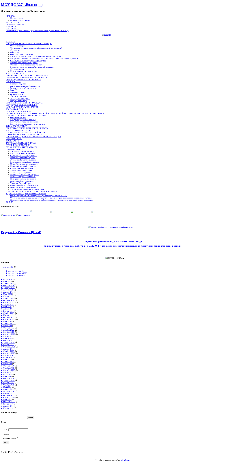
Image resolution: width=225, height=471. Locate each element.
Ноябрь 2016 (8, 404)
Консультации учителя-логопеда (23, 120)
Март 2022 (7, 338)
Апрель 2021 (8, 349)
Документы (15, 50)
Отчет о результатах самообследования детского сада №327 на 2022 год (38, 196)
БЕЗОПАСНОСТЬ (13, 82)
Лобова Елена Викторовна (21, 170)
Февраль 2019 (9, 378)
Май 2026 (7, 281)
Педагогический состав (15, 149)
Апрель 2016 (8, 406)
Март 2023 (7, 326)
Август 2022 (8, 336)
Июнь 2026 (8, 279)
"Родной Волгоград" (18, 101)
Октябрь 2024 (9, 300)
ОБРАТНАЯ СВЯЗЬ (14, 139)
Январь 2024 (8, 311)
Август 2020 (8, 355)
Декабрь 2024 (9, 298)
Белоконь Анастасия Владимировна (24, 162)
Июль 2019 (8, 374)
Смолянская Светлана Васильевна (24, 185)
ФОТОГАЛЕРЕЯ (12, 22)
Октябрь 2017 (9, 395)
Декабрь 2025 (9, 288)
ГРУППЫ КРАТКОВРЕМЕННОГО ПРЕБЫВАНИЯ (27, 75)
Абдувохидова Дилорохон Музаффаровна (27, 189)
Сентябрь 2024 (9, 302)
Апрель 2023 (8, 324)
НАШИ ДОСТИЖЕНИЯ (16, 24)
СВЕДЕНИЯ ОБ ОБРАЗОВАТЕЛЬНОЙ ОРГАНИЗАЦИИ (29, 44)
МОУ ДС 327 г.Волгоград (22, 4)
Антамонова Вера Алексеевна (22, 151)
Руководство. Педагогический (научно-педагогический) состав (35, 56)
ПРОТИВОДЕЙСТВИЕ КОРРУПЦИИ (21, 105)
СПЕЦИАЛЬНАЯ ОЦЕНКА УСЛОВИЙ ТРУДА (25, 132)
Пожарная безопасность (19, 92)
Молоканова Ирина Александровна (24, 175)
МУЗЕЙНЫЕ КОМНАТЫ (16, 96)
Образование (15, 52)
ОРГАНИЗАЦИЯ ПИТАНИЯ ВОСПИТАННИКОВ (26, 77)
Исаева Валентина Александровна (24, 164)
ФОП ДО (9, 202)
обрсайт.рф (125, 460)
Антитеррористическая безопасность (25, 86)
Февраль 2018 (9, 391)
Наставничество (16, 18)
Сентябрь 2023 (9, 319)
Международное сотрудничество (23, 71)
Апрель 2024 (8, 309)
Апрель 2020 (8, 362)
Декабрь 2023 (9, 313)
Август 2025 (8, 290)
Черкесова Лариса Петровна (21, 183)
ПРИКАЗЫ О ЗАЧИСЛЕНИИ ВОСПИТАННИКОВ (27, 128)
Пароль (6, 434)
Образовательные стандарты (21, 54)
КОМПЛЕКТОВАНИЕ (15, 73)
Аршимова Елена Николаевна (22, 181)
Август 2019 (8, 372)
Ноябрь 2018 (8, 383)
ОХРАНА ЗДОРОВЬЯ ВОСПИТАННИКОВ (23, 80)
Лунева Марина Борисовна (21, 173)
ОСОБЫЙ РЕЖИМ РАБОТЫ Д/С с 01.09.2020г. (25, 134)
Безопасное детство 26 (15, 271)
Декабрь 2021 (9, 343)
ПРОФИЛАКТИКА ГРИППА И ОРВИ (21, 147)
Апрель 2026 (8, 283)
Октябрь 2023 (9, 317)
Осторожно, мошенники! (20, 20)
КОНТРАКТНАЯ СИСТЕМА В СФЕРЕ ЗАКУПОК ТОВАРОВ (31, 192)
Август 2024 (8, 305)
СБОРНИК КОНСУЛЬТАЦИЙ (18, 145)
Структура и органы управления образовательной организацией (36, 48)
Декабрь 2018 (9, 381)
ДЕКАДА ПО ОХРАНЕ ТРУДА (18, 130)
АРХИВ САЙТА (12, 141)
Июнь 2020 (8, 357)
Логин (5, 430)
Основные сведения (18, 46)
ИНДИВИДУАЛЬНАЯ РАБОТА (19, 111)
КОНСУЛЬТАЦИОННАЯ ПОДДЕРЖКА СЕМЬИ (26, 115)
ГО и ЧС (13, 90)
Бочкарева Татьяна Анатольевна (23, 187)
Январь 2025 (8, 296)
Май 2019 (7, 376)
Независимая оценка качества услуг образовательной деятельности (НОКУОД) (37, 31)
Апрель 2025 (8, 292)
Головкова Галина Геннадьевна (22, 158)
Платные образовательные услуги (24, 63)
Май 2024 (7, 307)
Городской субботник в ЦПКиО (21, 232)
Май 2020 (7, 359)
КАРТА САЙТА (12, 29)
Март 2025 (7, 294)
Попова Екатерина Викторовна (23, 177)
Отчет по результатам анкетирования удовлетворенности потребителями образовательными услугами (51, 198)
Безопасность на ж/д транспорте (23, 88)
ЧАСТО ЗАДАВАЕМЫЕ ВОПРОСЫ (21, 143)
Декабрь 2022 (9, 330)
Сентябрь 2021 (9, 347)
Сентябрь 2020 (9, 353)
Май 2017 (7, 400)
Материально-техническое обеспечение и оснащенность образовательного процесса (44, 58)
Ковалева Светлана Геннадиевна (23, 166)
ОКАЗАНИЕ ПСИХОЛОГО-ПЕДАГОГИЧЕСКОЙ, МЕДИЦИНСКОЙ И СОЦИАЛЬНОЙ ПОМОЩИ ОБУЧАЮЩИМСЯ (55, 113)
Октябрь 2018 (9, 385)
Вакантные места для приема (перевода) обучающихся (32, 67)
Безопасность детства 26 (15, 275)
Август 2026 (8, 267)
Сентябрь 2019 (9, 370)
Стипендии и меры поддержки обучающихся (28, 61)
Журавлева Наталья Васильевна (23, 160)
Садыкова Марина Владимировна (23, 156)
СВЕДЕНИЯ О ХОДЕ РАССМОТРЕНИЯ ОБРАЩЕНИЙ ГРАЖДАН (33, 137)
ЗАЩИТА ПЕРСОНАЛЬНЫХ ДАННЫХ (22, 107)
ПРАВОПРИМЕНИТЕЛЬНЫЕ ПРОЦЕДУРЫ (24, 103)
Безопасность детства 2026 (16, 273)
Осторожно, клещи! (18, 94)
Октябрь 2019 (9, 368)
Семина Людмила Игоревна (21, 168)
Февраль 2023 (9, 328)
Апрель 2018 (8, 389)
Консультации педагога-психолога (24, 122)
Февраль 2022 (9, 340)
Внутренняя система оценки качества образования (26, 194)
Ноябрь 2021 (8, 345)
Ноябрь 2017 (8, 393)
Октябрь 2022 (9, 332)
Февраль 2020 (9, 366)
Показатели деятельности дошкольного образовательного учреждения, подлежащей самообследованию (51, 200)
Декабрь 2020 (9, 351)
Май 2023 (7, 321)
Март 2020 (7, 364)
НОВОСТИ (10, 42)
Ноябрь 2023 (8, 315)
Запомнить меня (9, 438)
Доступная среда (17, 69)
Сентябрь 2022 (9, 334)
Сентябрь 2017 (9, 398)
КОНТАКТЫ (11, 26)
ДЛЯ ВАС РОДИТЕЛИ (15, 109)
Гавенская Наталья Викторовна (23, 153)
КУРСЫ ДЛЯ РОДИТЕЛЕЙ (17, 126)
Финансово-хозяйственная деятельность (26, 65)
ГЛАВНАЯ (10, 16)
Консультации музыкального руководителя (27, 124)
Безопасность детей (18, 84)
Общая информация (18, 118)
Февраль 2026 (9, 286)
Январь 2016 (8, 408)
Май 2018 (7, 387)
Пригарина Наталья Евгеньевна (23, 179)
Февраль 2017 (9, 402)
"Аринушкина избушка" (20, 99)
